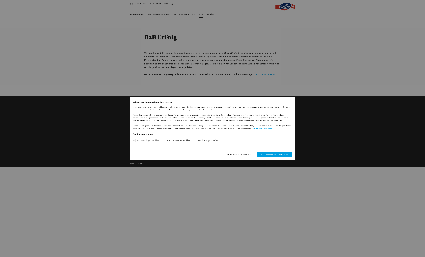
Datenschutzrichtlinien (262, 128)
